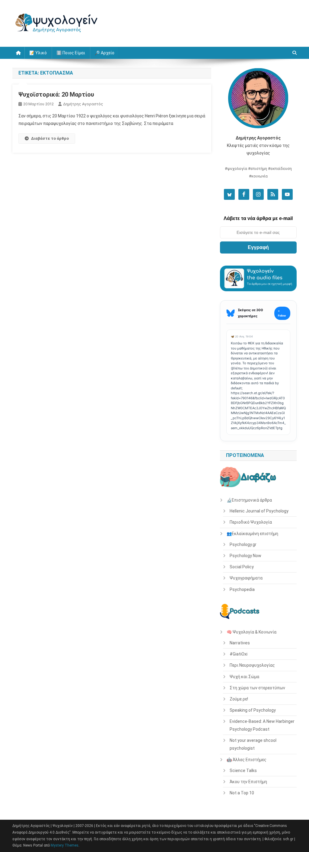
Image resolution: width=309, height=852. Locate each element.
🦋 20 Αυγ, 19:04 (242, 336)
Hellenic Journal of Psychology (259, 511)
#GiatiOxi (238, 654)
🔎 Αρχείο (104, 52)
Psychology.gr (243, 544)
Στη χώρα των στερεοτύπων (257, 687)
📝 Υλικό (38, 52)
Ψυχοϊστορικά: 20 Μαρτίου (56, 94)
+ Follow (282, 313)
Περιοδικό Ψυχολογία (251, 522)
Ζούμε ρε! (239, 699)
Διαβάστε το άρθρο (50, 138)
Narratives (240, 642)
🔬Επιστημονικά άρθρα (249, 500)
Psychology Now (245, 555)
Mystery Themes (64, 845)
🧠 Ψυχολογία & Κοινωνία (251, 632)
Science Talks (243, 770)
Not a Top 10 (242, 792)
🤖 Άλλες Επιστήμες (246, 759)
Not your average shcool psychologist (253, 744)
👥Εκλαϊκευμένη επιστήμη (252, 533)
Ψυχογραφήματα (246, 578)
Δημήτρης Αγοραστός (83, 104)
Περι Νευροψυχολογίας (252, 665)
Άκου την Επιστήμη (248, 781)
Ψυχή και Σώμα (244, 676)
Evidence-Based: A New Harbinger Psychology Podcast (262, 725)
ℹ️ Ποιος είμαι (70, 52)
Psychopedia (242, 589)
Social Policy (242, 566)
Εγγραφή (258, 247)
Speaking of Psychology (253, 710)
